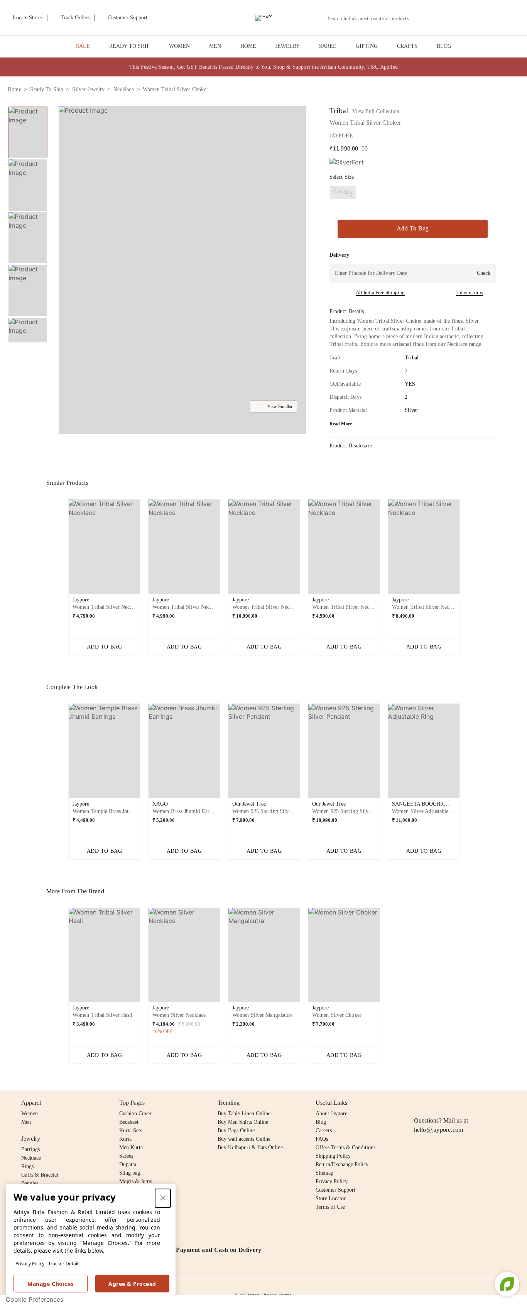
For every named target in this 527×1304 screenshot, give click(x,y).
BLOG (444, 46)
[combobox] (371, 18)
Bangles (29, 1183)
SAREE (327, 46)
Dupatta (127, 1164)
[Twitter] (448, 1103)
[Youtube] (463, 1103)
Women (29, 1113)
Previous (28, 106)
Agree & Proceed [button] (132, 1283)
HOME (248, 46)
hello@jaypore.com (438, 1129)
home (14, 89)
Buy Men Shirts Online (243, 1122)
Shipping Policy (333, 1156)
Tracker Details (64, 1263)
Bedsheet (129, 1122)
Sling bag (129, 1173)
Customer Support (335, 1190)
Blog (321, 1122)
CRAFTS (407, 46)
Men (26, 1122)
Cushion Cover (135, 1113)
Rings (27, 1166)
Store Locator (331, 1198)
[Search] (419, 18)
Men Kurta (131, 1147)
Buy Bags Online (236, 1130)
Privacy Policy (29, 1263)
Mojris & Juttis (135, 1181)
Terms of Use (330, 1207)
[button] (437, 18)
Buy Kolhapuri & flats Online (250, 1147)
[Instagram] (418, 1103)
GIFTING (367, 46)
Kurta (125, 1139)
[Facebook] (433, 1103)
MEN (215, 46)
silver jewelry (88, 89)
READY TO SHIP (129, 46)
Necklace (31, 1158)
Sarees (126, 1156)
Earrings (30, 1149)
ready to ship (47, 89)
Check (483, 273)
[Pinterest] (478, 1103)
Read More (340, 424)
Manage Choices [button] (50, 1283)
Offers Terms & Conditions (345, 1147)
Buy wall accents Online (244, 1139)
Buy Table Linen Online (244, 1113)
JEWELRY (287, 46)
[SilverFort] (346, 162)
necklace (123, 89)
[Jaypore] (263, 18)
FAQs (322, 1139)
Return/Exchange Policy (342, 1164)
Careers (324, 1130)
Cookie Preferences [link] (34, 1299)
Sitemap (324, 1173)
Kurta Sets (130, 1130)
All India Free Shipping (380, 292)
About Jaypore (331, 1113)
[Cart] (476, 18)
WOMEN (179, 46)
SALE (83, 46)
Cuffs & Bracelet (39, 1175)
